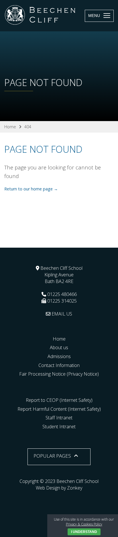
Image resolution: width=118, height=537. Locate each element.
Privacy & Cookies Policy (84, 524)
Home (59, 339)
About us (59, 347)
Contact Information (59, 365)
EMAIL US (61, 314)
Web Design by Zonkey (59, 488)
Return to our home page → (31, 189)
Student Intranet (59, 426)
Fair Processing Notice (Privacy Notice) (59, 374)
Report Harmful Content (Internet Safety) (59, 409)
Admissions (59, 356)
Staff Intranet (59, 417)
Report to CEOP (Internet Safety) (59, 400)
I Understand (84, 532)
